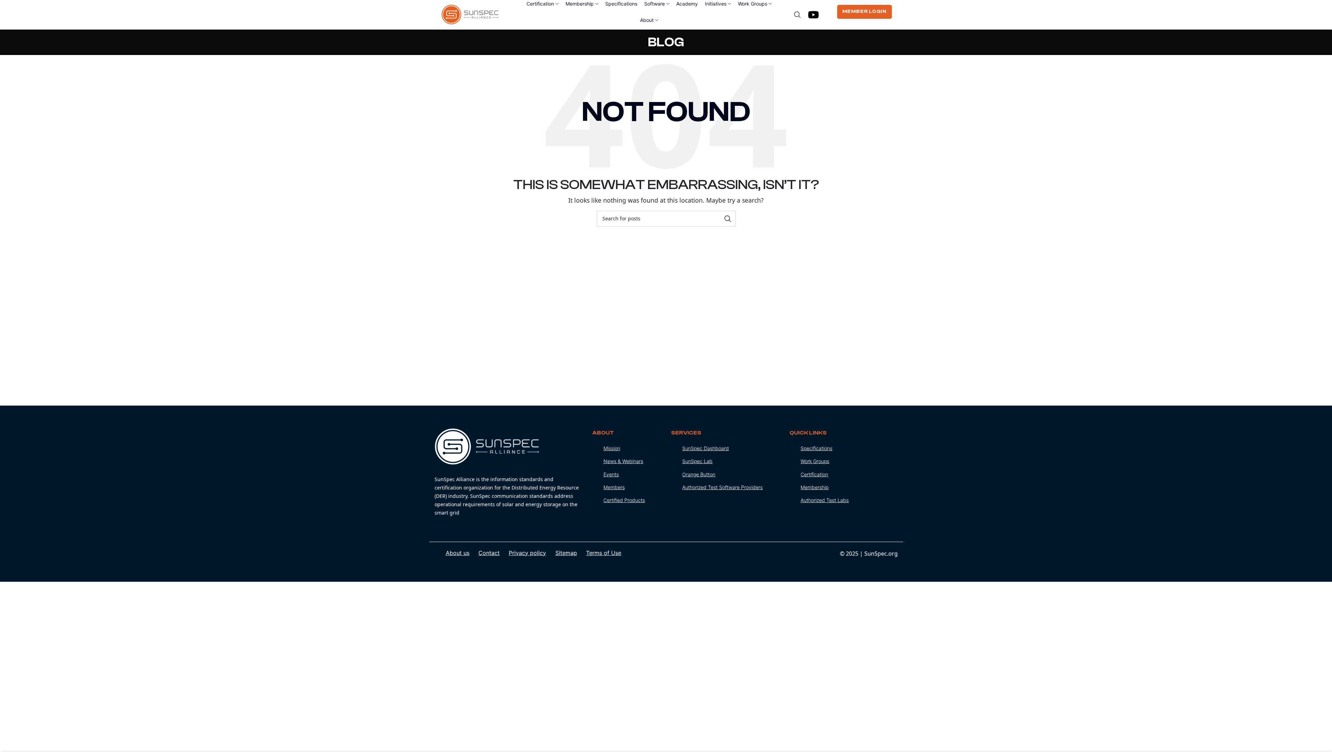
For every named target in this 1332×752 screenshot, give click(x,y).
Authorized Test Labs (825, 500)
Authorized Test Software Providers (722, 487)
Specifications (816, 448)
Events (611, 474)
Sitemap (566, 552)
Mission (611, 448)
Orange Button (698, 474)
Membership (814, 487)
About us (457, 552)
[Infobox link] (508, 472)
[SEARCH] (728, 219)
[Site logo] (470, 14)
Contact (489, 552)
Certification (814, 474)
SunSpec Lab (697, 461)
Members (614, 487)
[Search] (797, 15)
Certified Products (624, 500)
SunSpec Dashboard (705, 448)
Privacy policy (527, 552)
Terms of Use (603, 552)
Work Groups (815, 461)
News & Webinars (623, 461)
